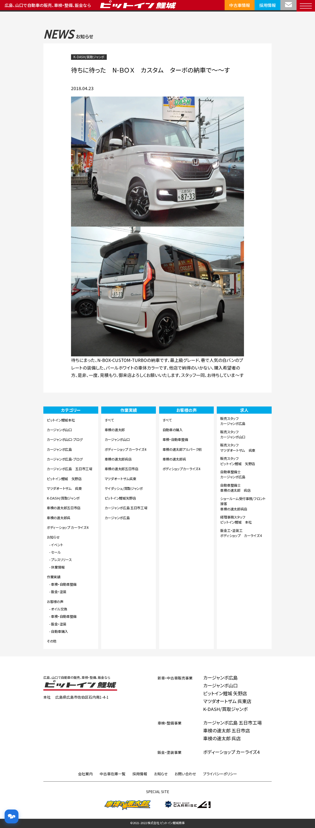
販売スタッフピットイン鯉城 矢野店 (237, 461)
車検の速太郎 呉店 (222, 738)
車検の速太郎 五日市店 (226, 730)
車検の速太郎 (115, 429)
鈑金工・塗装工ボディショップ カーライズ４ (241, 533)
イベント (57, 544)
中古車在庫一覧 (112, 773)
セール (56, 552)
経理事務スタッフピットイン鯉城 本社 (236, 520)
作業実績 (53, 576)
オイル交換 (59, 609)
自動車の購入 (173, 429)
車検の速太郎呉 (58, 517)
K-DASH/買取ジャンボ (88, 57)
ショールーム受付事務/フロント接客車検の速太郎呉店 (243, 503)
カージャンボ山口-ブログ (65, 439)
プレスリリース (61, 559)
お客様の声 (55, 601)
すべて (109, 420)
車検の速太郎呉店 (118, 459)
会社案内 (85, 773)
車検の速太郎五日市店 (63, 507)
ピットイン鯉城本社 (61, 420)
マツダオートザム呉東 (120, 478)
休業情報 (58, 567)
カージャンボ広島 (59, 449)
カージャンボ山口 (59, 429)
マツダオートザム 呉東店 (227, 701)
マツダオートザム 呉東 (64, 488)
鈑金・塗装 (58, 591)
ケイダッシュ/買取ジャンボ (124, 488)
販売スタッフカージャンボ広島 (232, 421)
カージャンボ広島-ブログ (65, 459)
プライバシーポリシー (220, 773)
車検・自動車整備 (64, 584)
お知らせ (53, 537)
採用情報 (267, 5)
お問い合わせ (185, 773)
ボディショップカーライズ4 (181, 468)
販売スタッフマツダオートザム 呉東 (237, 448)
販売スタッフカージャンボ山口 (232, 434)
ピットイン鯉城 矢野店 (64, 478)
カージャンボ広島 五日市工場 (69, 468)
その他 (51, 641)
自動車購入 (59, 631)
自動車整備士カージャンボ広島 (232, 474)
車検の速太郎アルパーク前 (182, 449)
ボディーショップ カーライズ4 (67, 527)
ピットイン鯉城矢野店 (120, 498)
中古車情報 (239, 5)
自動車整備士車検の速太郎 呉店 (235, 488)
